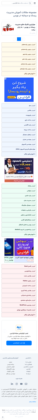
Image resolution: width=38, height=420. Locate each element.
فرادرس (28, 369)
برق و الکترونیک (10, 369)
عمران (10, 362)
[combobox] (15, 3)
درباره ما (28, 374)
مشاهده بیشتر (32, 402)
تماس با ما (28, 362)
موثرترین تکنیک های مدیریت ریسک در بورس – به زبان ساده (25, 27)
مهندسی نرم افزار (10, 374)
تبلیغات (28, 371)
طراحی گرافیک (10, 371)
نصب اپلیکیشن (18, 343)
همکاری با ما (28, 364)
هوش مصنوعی (11, 367)
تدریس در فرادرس (28, 367)
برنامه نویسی (10, 364)
